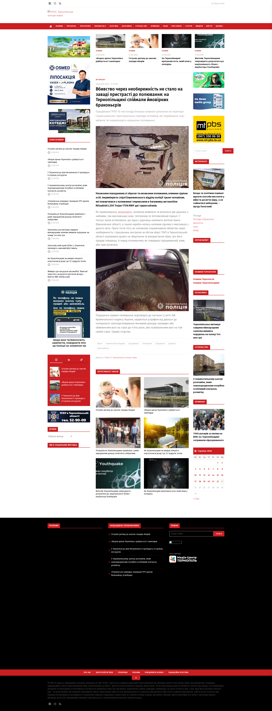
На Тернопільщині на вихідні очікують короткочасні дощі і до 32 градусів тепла (67, 259)
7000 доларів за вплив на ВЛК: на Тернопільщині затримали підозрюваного (208, 437)
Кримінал (155, 26)
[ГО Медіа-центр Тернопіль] (196, 558)
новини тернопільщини (115, 344)
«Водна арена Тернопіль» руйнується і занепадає (66, 160)
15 (218, 475)
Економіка (127, 26)
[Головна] (51, 26)
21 (213, 481)
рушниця (172, 344)
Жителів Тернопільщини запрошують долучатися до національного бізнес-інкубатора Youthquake (113, 494)
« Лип (196, 498)
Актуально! (100, 80)
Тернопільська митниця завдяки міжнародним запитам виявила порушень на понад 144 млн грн (68, 233)
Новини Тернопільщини (206, 282)
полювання (147, 344)
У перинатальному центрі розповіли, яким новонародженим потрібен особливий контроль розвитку (67, 188)
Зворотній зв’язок (104, 672)
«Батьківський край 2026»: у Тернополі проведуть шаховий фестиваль (66, 246)
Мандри (199, 26)
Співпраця (123, 672)
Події (165, 26)
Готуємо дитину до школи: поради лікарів (67, 149)
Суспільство (141, 26)
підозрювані (133, 344)
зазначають (125, 212)
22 (218, 481)
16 (222, 475)
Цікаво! (219, 26)
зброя (99, 344)
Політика (114, 26)
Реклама (136, 672)
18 (200, 481)
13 (209, 475)
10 (195, 475)
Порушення (160, 344)
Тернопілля (85, 26)
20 (209, 481)
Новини (59, 26)
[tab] (56, 360)
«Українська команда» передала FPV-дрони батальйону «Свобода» (68, 202)
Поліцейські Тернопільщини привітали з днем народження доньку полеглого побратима (66, 217)
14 (213, 475)
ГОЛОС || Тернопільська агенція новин (121, 357)
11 (200, 475)
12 (204, 475)
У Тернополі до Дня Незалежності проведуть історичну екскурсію (69, 173)
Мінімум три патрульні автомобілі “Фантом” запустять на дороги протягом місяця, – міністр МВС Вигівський (68, 274)
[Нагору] (136, 678)
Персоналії (176, 26)
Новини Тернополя (203, 279)
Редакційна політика (178, 672)
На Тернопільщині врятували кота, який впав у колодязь (176, 61)
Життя (209, 26)
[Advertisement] (75, 551)
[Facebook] (50, 3)
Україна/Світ (100, 26)
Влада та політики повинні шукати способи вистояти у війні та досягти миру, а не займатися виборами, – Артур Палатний (208, 200)
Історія (188, 26)
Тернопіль (71, 26)
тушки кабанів (103, 348)
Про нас (87, 672)
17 (195, 481)
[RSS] (60, 3)
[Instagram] (55, 3)
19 (204, 481)
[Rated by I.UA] (196, 543)
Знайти (228, 151)
